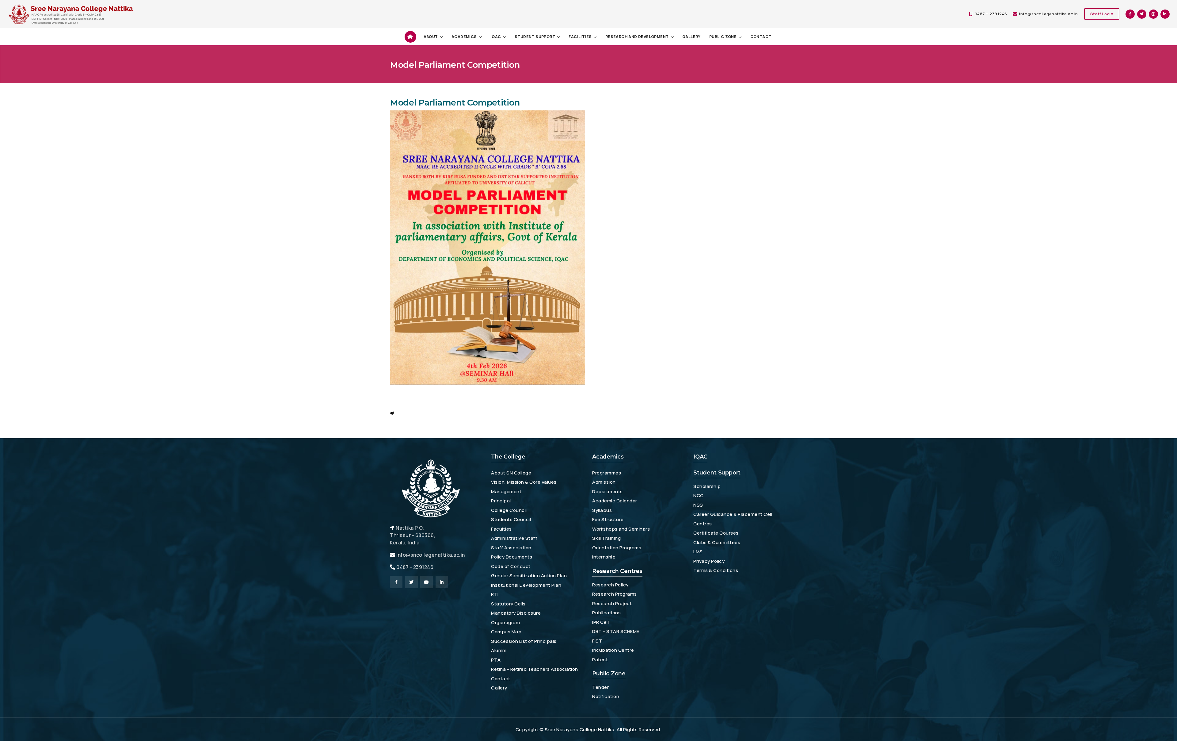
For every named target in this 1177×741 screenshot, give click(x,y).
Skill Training (606, 538)
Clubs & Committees (716, 542)
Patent (600, 659)
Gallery (691, 36)
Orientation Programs (616, 547)
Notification (605, 696)
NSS (698, 505)
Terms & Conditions (715, 570)
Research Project (612, 603)
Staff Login (1102, 14)
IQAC (495, 36)
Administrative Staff (514, 538)
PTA (496, 660)
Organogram (505, 622)
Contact (760, 36)
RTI (495, 594)
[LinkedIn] (1165, 14)
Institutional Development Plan (526, 585)
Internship (603, 557)
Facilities (580, 36)
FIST (597, 641)
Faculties (501, 529)
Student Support (535, 36)
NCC (698, 495)
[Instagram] (1153, 14)
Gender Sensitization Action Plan (529, 575)
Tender (600, 687)
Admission (604, 482)
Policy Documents (511, 557)
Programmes (606, 473)
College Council (509, 510)
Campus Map (506, 631)
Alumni (498, 650)
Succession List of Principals (524, 641)
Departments (607, 491)
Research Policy (610, 585)
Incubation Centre (613, 650)
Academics (464, 36)
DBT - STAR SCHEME (615, 631)
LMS (698, 551)
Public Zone (723, 36)
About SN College (511, 473)
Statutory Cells (508, 604)
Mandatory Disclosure (516, 613)
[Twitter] (1141, 14)
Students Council (511, 519)
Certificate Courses (716, 533)
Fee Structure (608, 519)
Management (506, 491)
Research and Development (637, 36)
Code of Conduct (511, 566)
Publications (606, 612)
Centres (702, 523)
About (431, 36)
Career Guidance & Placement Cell (732, 514)
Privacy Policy (709, 561)
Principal (501, 500)
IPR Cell (600, 622)
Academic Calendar (614, 500)
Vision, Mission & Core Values (524, 482)
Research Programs (614, 594)
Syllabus (602, 510)
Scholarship (707, 486)
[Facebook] (1130, 14)
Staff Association (511, 547)
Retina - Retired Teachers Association (534, 669)
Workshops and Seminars (621, 529)
